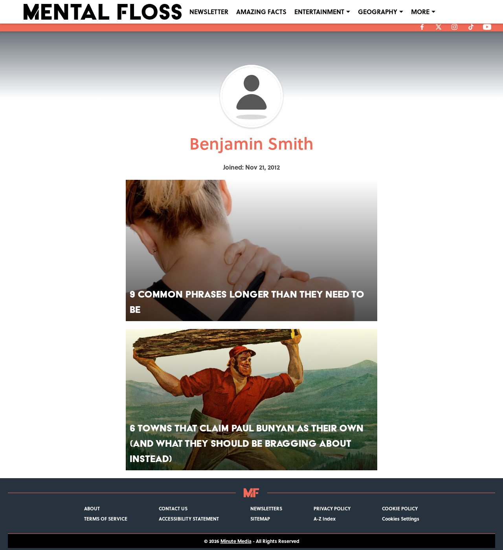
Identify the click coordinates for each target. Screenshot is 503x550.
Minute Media (236, 541)
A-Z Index (325, 518)
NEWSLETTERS (266, 508)
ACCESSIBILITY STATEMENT (189, 518)
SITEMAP (260, 518)
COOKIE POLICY (400, 508)
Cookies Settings (400, 518)
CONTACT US (173, 508)
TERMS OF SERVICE (105, 518)
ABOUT (92, 508)
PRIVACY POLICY (332, 508)
